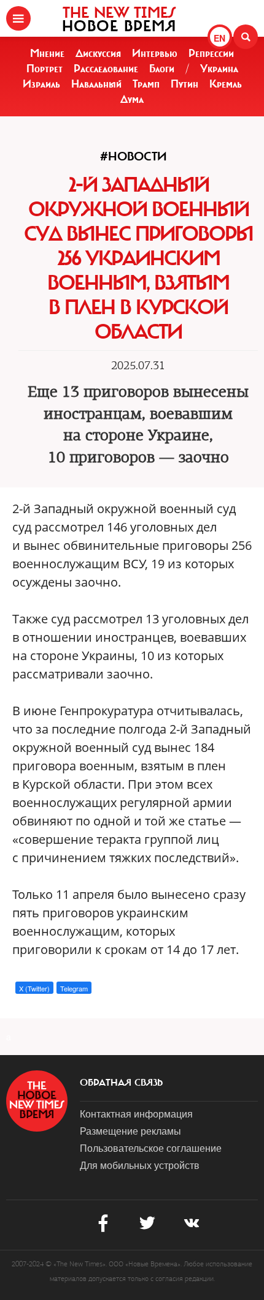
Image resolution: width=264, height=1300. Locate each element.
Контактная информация (136, 1114)
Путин (184, 84)
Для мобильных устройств (140, 1165)
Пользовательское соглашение (151, 1148)
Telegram (74, 988)
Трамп (146, 84)
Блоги (161, 68)
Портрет (44, 68)
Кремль (225, 84)
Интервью (154, 53)
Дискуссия (98, 53)
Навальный (96, 84)
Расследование (106, 68)
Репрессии (211, 53)
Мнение (47, 53)
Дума (132, 99)
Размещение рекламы (130, 1131)
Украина (219, 68)
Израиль (41, 84)
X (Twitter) (34, 988)
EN (219, 38)
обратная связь (121, 1082)
